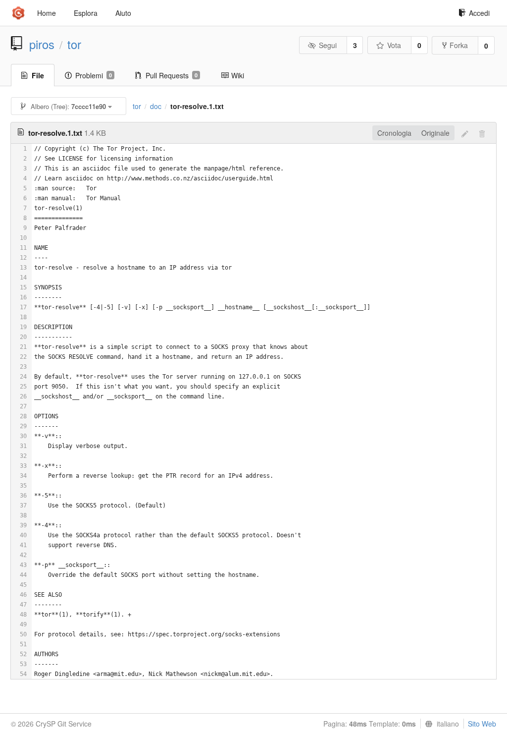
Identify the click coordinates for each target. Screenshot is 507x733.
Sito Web (482, 724)
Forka (459, 45)
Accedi (479, 13)
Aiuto (123, 13)
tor (74, 44)
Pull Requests (172, 75)
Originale (435, 133)
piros (41, 44)
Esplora (86, 13)
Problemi (93, 75)
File (38, 75)
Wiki (237, 75)
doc (155, 106)
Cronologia (394, 133)
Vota (394, 45)
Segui (328, 45)
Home (46, 13)
